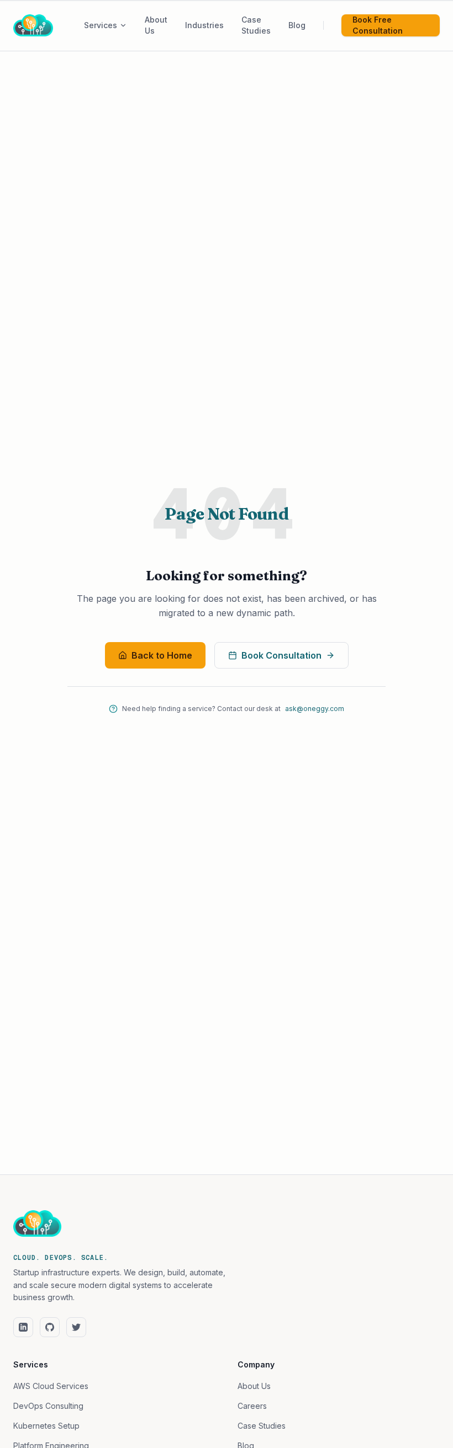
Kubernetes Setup (46, 1425)
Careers (252, 1405)
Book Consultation (281, 655)
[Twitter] (76, 1327)
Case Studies (262, 1425)
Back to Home (161, 655)
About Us (254, 1386)
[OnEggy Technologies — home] (48, 25)
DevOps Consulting (48, 1405)
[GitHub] (50, 1327)
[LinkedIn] (23, 1327)
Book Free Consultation (377, 25)
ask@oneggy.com (314, 708)
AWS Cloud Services (50, 1386)
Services (100, 25)
